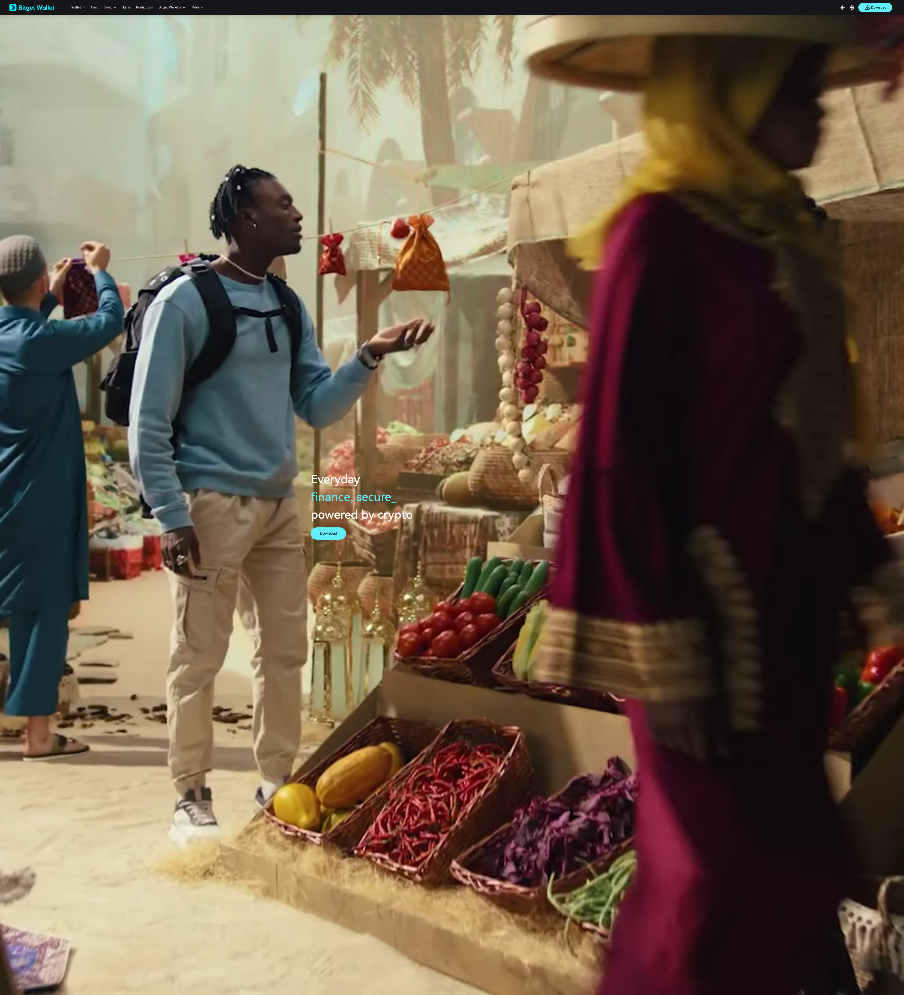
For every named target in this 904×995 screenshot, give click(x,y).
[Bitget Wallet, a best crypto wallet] (37, 7)
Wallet (76, 7)
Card (94, 7)
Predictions (144, 7)
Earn (126, 7)
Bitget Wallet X (170, 7)
